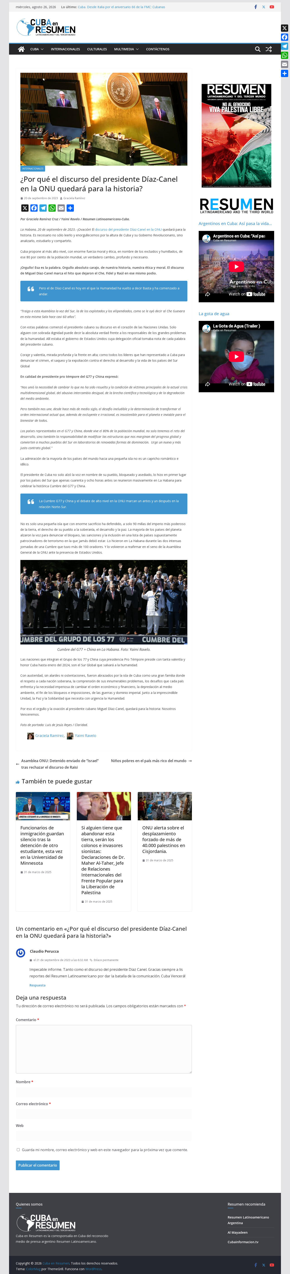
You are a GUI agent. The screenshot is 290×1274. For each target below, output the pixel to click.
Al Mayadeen (238, 1232)
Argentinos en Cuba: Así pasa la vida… (235, 223)
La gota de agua (214, 313)
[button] (41, 49)
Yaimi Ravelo (85, 735)
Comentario (27, 1019)
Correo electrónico (33, 1103)
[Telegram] (284, 46)
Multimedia (124, 49)
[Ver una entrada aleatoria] (268, 49)
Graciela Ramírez (74, 198)
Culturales (97, 49)
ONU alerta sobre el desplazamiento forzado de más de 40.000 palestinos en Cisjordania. (163, 839)
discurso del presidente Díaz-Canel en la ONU (128, 229)
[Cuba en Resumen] (21, 49)
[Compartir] (284, 73)
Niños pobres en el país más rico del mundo (148, 760)
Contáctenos (157, 49)
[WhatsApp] (284, 55)
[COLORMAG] (46, 1215)
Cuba (34, 49)
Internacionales (65, 49)
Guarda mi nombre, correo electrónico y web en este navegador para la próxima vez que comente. (105, 1149)
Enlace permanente (106, 960)
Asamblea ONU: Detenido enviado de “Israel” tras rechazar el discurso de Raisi (60, 764)
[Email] (284, 64)
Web (20, 1125)
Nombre (24, 1081)
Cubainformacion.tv (243, 1242)
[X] (284, 28)
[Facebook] (284, 37)
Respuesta (37, 985)
